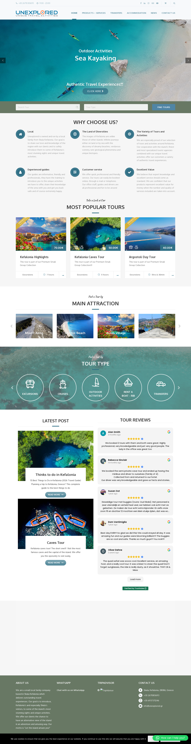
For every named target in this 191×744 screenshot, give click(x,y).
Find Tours (163, 107)
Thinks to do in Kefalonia (56, 474)
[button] (170, 738)
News (154, 13)
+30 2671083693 (151, 695)
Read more (54, 494)
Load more (135, 579)
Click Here (94, 91)
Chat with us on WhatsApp (70, 690)
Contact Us (168, 13)
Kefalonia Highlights (34, 257)
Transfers (116, 13)
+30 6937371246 (151, 700)
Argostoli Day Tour (142, 257)
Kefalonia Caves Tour (89, 257)
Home (74, 13)
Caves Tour (55, 543)
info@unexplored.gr (153, 706)
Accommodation (136, 13)
